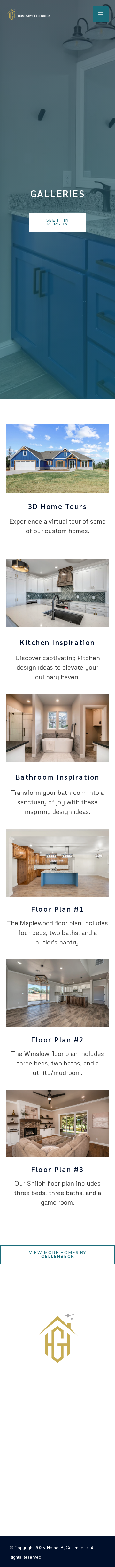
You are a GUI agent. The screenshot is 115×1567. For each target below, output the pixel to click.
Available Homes (53, 1510)
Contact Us (46, 1501)
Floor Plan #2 (57, 1039)
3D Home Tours (57, 506)
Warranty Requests (57, 1491)
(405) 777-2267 (46, 1462)
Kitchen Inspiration (57, 641)
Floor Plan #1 (57, 908)
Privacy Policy (50, 1520)
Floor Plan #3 (57, 1169)
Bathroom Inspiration (58, 776)
